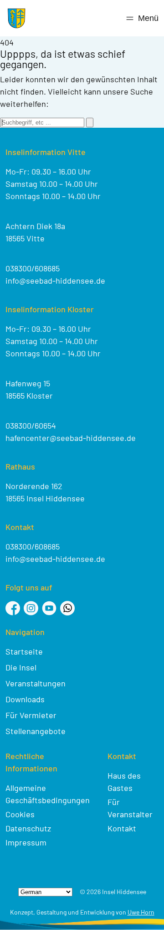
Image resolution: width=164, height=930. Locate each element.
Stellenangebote (35, 731)
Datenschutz (28, 828)
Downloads (25, 699)
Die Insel (20, 667)
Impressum (25, 842)
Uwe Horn (141, 912)
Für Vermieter (30, 715)
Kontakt (122, 828)
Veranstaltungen (35, 683)
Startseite (24, 651)
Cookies (20, 814)
